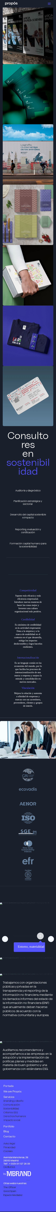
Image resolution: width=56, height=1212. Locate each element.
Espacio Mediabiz (12, 1195)
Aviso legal (9, 1143)
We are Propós (12, 1091)
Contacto (9, 1136)
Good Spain (9, 1191)
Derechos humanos (14, 1116)
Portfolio (8, 1126)
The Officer (9, 1187)
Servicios (8, 1097)
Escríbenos (9, 1167)
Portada (8, 1086)
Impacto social (11, 1120)
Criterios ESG (10, 1112)
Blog (6, 1131)
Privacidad (9, 1147)
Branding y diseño (13, 1101)
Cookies (8, 1151)
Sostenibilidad (11, 1108)
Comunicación (11, 1104)
